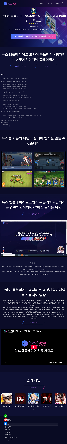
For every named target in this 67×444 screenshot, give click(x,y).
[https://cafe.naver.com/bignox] (5, 416)
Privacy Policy (9, 440)
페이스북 (7, 432)
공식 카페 (7, 429)
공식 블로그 (8, 427)
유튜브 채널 (8, 434)
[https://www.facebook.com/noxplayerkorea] (5, 423)
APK (46, 66)
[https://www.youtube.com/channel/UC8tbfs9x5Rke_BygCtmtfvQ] (5, 419)
